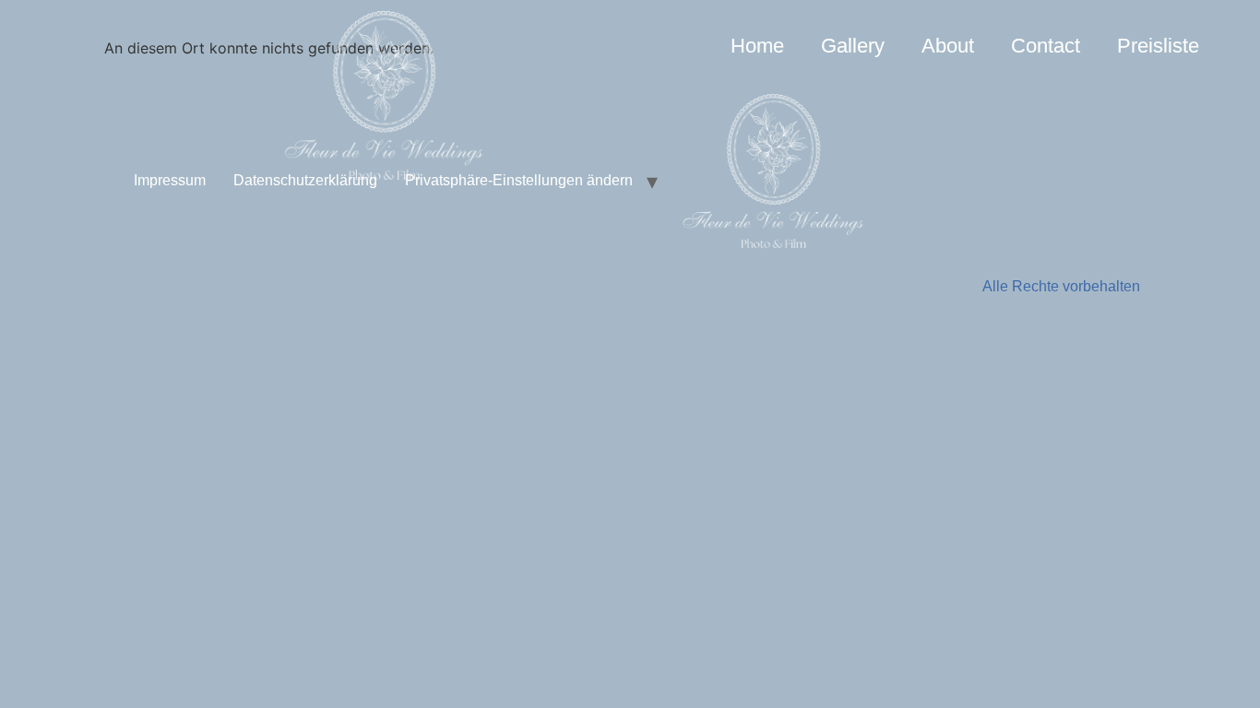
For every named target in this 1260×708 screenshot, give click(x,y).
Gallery (853, 45)
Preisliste (1158, 45)
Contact (1045, 45)
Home (757, 45)
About (947, 45)
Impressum (170, 180)
